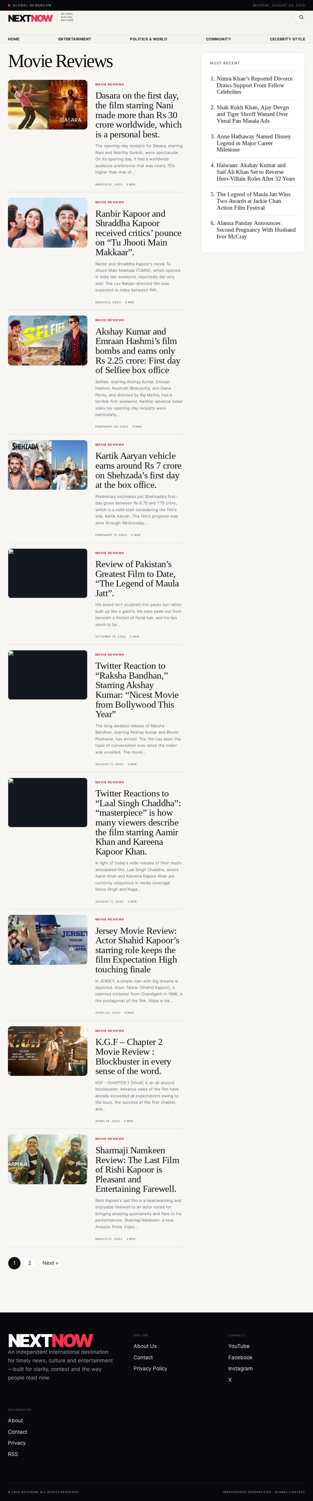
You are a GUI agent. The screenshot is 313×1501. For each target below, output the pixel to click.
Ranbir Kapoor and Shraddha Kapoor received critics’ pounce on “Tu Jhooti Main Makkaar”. (138, 232)
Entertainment (74, 39)
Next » (50, 1263)
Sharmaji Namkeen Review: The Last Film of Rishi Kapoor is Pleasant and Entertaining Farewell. (137, 1169)
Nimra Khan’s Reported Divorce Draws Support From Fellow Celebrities (255, 85)
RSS (13, 1454)
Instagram (240, 1368)
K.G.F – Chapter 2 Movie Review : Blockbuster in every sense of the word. (133, 1056)
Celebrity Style (287, 39)
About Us (145, 1346)
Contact (143, 1357)
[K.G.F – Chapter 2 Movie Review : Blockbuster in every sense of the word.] (47, 1051)
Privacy (17, 1443)
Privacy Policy (150, 1368)
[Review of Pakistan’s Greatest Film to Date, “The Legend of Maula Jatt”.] (47, 573)
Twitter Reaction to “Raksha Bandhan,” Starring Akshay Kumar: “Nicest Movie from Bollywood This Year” (137, 689)
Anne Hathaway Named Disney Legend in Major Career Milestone (254, 143)
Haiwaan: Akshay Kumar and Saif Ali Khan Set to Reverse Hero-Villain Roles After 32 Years (256, 172)
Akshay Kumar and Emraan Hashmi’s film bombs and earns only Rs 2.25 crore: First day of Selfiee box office (137, 350)
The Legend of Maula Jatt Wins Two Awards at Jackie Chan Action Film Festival (253, 201)
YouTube (239, 1346)
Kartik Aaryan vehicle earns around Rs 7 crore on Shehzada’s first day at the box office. (138, 470)
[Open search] (298, 17)
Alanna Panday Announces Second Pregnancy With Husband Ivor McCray (256, 230)
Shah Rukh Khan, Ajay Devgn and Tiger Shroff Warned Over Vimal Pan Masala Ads (253, 114)
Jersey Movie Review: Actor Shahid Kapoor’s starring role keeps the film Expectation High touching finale (137, 950)
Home (14, 39)
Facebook (240, 1357)
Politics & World (148, 39)
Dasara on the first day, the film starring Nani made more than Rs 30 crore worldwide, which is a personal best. (138, 114)
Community (218, 39)
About (15, 1420)
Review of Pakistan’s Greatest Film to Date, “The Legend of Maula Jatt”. (137, 578)
